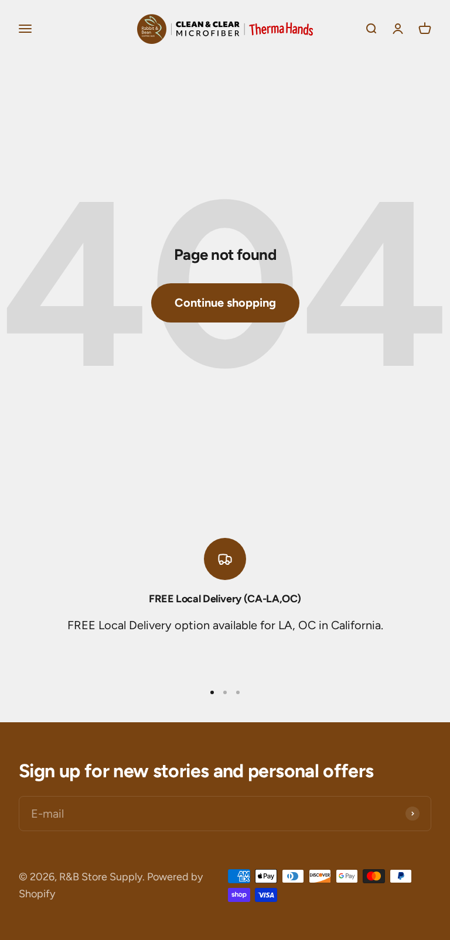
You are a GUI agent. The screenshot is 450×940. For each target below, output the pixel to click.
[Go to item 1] (212, 692)
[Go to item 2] (225, 692)
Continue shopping (225, 303)
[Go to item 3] (238, 692)
